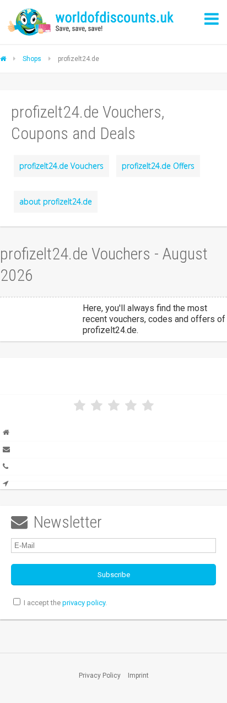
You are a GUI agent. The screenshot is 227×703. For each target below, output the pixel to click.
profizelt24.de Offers (158, 165)
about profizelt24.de (55, 201)
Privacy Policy (100, 675)
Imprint (138, 675)
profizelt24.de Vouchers (61, 165)
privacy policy (83, 603)
